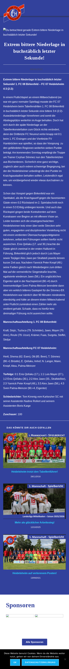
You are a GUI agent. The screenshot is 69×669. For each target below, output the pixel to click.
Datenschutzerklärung (40, 662)
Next (59, 622)
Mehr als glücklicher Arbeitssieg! (34, 522)
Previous (10, 622)
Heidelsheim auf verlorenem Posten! (35, 573)
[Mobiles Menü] (64, 8)
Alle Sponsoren (34, 642)
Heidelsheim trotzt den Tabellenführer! (34, 471)
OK (15, 662)
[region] (34, 623)
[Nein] (65, 659)
